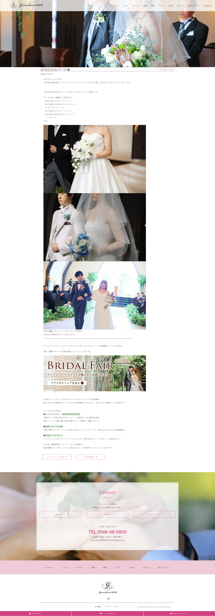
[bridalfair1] (94, 356)
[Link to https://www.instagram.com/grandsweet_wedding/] (108, 598)
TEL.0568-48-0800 (107, 532)
